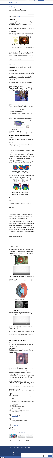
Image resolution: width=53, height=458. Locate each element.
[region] (37, 455)
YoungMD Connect (32, 0)
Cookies (18, 447)
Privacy (10, 447)
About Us (22, 447)
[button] (10, 393)
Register (2, 457)
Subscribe (36, 0)
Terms (14, 447)
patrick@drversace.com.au (15, 425)
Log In (39, 0)
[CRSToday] (13, 2)
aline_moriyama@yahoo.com (15, 416)
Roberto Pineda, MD (14, 418)
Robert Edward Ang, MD (14, 405)
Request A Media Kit (27, 447)
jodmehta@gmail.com (14, 403)
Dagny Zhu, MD (13, 427)
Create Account (42, 0)
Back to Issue (10, 6)
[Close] (51, 454)
